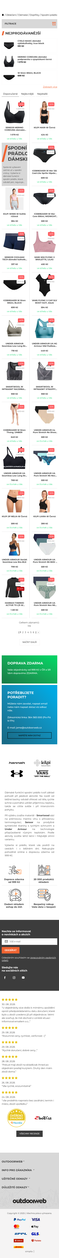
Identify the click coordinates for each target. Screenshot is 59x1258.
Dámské (23, 15)
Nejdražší (42, 94)
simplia (29, 1251)
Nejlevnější (27, 94)
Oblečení (11, 15)
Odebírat (11, 950)
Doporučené (10, 94)
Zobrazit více (50, 86)
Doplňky (34, 15)
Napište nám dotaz (29, 735)
